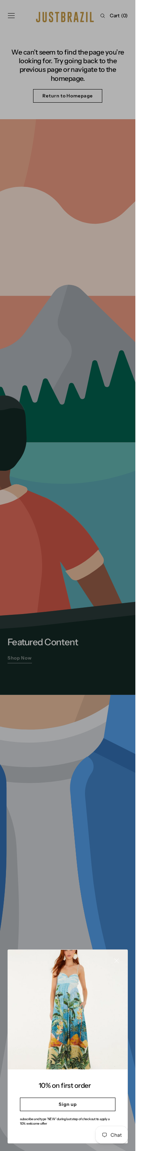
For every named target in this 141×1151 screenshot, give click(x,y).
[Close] (116, 960)
